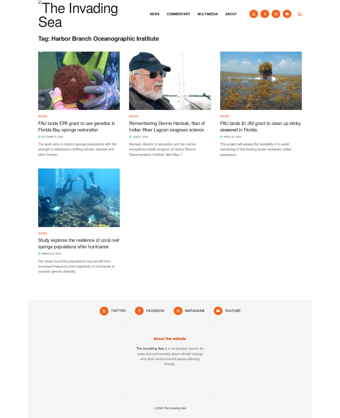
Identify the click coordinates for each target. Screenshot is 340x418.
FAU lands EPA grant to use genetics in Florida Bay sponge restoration (76, 126)
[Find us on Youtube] (287, 14)
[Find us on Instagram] (276, 14)
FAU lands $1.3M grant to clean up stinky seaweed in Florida (260, 126)
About (231, 14)
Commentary (178, 14)
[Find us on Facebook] (264, 14)
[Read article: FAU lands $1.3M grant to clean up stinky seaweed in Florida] (261, 81)
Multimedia (208, 14)
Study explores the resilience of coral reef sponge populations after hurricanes (78, 243)
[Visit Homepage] (84, 14)
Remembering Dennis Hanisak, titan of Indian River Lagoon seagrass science (167, 126)
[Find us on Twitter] (253, 14)
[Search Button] (300, 14)
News (154, 14)
